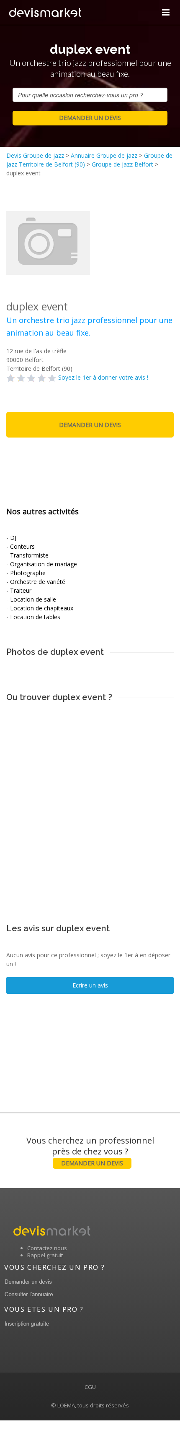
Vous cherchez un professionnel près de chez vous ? (90, 1151)
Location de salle (33, 599)
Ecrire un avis (90, 985)
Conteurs (22, 546)
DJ (13, 538)
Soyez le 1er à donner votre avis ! (103, 377)
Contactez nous (47, 1248)
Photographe (28, 573)
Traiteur (20, 590)
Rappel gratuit (45, 1255)
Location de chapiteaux (41, 608)
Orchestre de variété (37, 582)
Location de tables (35, 617)
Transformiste (29, 555)
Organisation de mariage (43, 564)
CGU (90, 1387)
